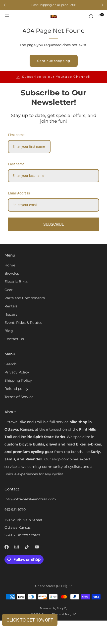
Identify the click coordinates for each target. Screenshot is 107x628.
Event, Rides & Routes (23, 323)
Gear (8, 290)
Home (9, 265)
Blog (8, 331)
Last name (16, 164)
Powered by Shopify (53, 608)
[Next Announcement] (103, 5)
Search (10, 364)
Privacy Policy (16, 372)
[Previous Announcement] (4, 5)
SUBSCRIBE (53, 224)
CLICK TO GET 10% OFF (29, 620)
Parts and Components (24, 298)
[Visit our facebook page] (6, 547)
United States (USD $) (51, 586)
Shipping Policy (18, 380)
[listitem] (53, 4)
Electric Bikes (16, 282)
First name (16, 135)
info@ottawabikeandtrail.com (30, 499)
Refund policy (16, 389)
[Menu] (6, 16)
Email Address (19, 193)
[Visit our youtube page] (37, 547)
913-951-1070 (15, 510)
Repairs (10, 314)
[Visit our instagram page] (17, 547)
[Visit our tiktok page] (27, 547)
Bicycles (11, 273)
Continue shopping (53, 61)
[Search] (91, 16)
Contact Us (14, 339)
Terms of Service (18, 397)
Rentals (10, 306)
